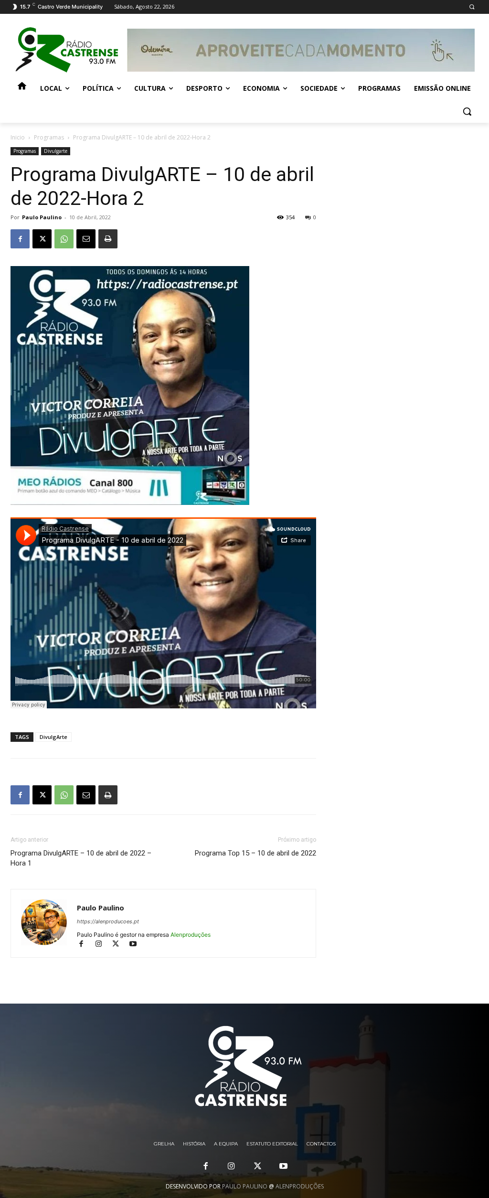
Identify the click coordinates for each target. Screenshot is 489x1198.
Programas (49, 137)
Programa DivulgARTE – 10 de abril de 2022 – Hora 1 (81, 858)
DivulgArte (53, 736)
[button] (471, 7)
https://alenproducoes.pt (108, 921)
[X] (42, 238)
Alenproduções (190, 934)
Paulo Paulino (42, 217)
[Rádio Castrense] (67, 50)
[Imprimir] (107, 238)
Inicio (18, 137)
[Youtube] (136, 944)
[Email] (86, 238)
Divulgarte (55, 151)
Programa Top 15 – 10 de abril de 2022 (255, 853)
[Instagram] (102, 944)
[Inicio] (22, 88)
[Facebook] (20, 238)
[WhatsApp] (64, 238)
